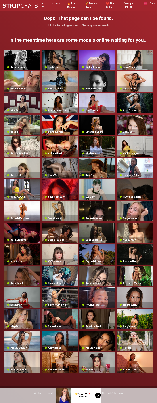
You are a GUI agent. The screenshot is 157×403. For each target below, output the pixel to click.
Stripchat (56, 3)
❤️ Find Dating (110, 5)
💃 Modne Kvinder (91, 5)
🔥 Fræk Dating (72, 5)
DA (150, 3)
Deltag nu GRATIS (129, 5)
